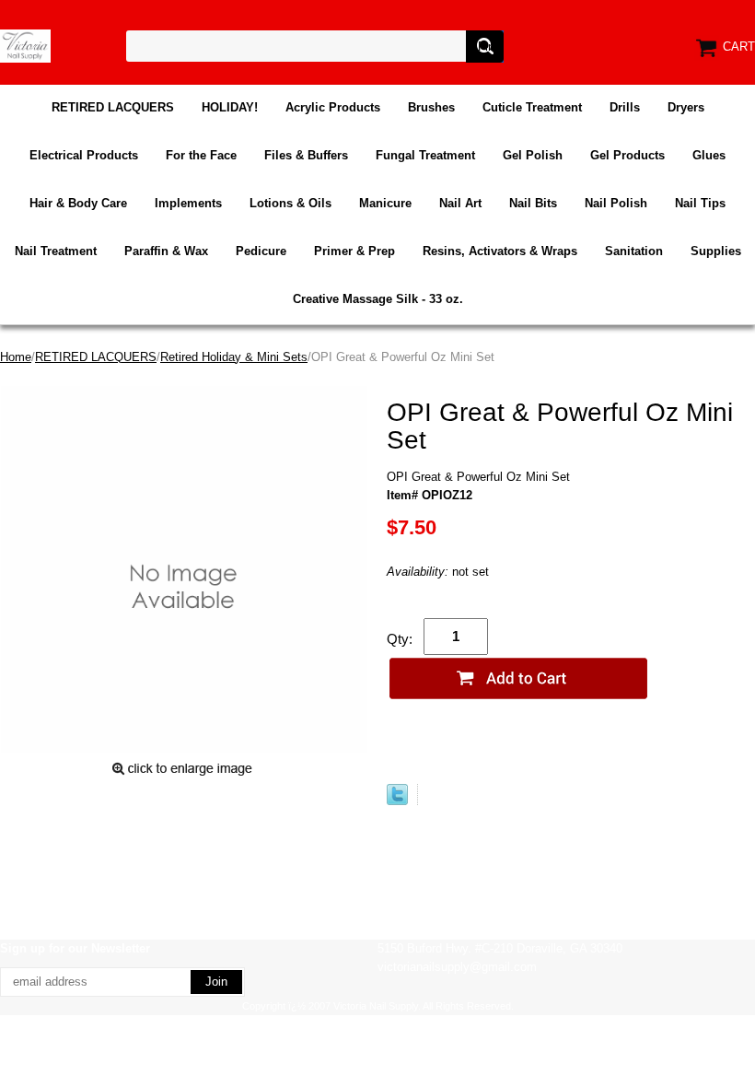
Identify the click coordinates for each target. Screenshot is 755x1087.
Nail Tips (700, 203)
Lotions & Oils (290, 203)
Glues (709, 155)
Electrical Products (83, 155)
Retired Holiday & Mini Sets (234, 357)
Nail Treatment (56, 251)
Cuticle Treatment (532, 107)
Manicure (385, 203)
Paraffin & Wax (166, 251)
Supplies (716, 251)
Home (15, 357)
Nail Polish (616, 203)
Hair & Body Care (78, 203)
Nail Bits (533, 203)
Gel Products (627, 155)
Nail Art (460, 203)
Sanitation (634, 251)
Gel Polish (533, 155)
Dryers (686, 107)
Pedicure (261, 251)
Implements (188, 203)
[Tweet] (397, 801)
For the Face (201, 155)
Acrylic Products (332, 107)
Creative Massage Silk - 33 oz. (378, 299)
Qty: (399, 639)
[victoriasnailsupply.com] (25, 45)
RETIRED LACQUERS (113, 107)
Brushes (431, 107)
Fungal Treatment (425, 155)
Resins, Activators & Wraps (500, 251)
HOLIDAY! (230, 107)
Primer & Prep (354, 251)
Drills (625, 107)
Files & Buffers (306, 155)
